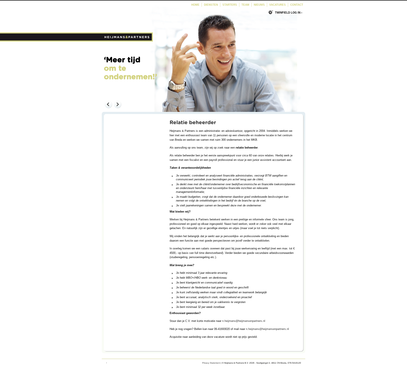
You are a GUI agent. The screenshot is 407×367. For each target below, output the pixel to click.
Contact (296, 4)
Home (195, 4)
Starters (229, 4)
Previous (108, 104)
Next (117, 104)
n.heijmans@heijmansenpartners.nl (243, 321)
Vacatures (277, 4)
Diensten (211, 4)
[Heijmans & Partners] (127, 40)
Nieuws (259, 4)
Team (245, 4)
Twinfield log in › (288, 12)
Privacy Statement (211, 363)
